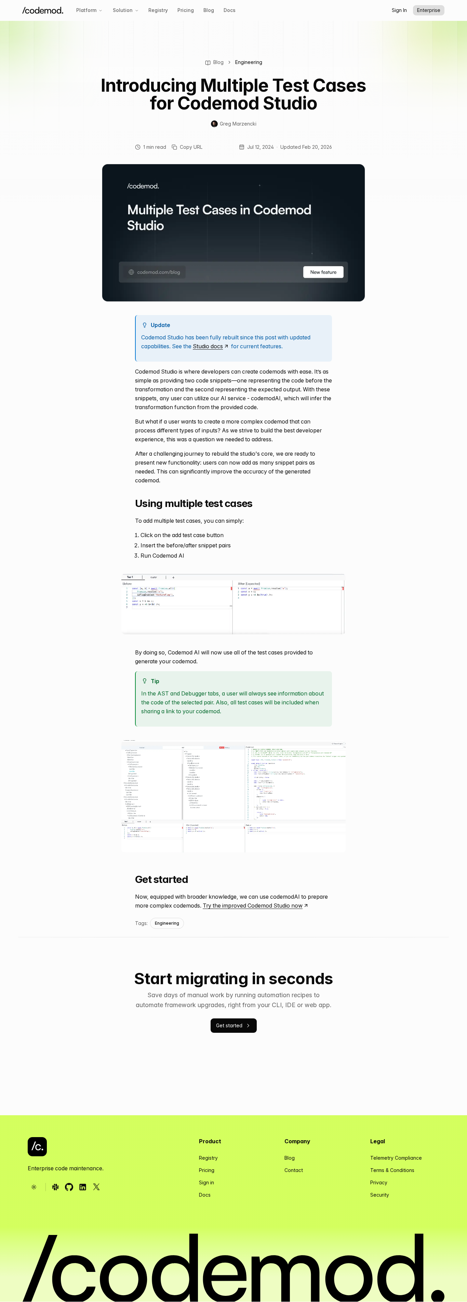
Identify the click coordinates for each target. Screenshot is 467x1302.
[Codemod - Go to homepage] (37, 1146)
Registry (158, 10)
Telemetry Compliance (396, 1158)
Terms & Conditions (392, 1170)
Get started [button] (229, 1025)
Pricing (185, 10)
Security (379, 1195)
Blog (208, 10)
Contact (293, 1170)
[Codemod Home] (42, 10)
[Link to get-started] (129, 880)
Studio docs (208, 346)
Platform (86, 10)
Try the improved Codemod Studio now (253, 905)
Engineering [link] (248, 62)
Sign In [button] (399, 10)
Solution (123, 10)
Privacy (378, 1182)
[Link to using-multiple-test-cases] (129, 504)
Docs (230, 10)
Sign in (206, 1182)
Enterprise (428, 10)
